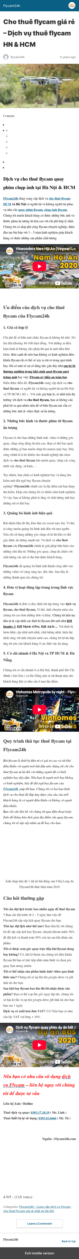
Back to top (69, 1241)
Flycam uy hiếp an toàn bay (48, 377)
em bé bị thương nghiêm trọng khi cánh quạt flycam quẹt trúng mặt (39, 371)
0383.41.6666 (47, 1118)
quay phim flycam (30, 209)
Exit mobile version (39, 1253)
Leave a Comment (39, 1223)
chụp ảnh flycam (55, 209)
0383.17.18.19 (40, 1112)
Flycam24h (10, 198)
